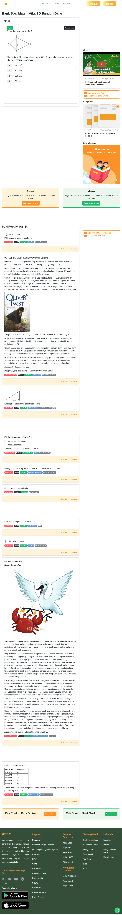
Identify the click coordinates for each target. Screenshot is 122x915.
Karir (85, 869)
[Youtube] (16, 879)
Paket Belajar (38, 897)
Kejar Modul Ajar (39, 873)
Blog (57, 3)
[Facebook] (10, 879)
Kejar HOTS (68, 857)
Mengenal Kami (90, 850)
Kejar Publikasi (69, 876)
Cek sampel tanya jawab (96, 96)
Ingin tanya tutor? (93, 93)
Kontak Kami (108, 857)
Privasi (106, 845)
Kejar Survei (68, 886)
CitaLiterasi (37, 854)
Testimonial (68, 3)
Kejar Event (68, 881)
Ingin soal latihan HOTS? (97, 233)
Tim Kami (87, 859)
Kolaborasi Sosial (90, 845)
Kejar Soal (110, 814)
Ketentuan (107, 840)
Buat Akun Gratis (30, 203)
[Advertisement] (40, 91)
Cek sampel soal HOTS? (96, 236)
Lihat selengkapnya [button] (68, 249)
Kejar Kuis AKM (39, 892)
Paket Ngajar (37, 878)
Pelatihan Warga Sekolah (43, 845)
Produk (45, 3)
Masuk (94, 3)
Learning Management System (45, 850)
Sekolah (36, 840)
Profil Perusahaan (90, 840)
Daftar (109, 3)
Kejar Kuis (50, 814)
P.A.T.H (35, 859)
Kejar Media (68, 862)
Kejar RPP (36, 869)
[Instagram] (4, 879)
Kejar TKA (67, 848)
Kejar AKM (67, 852)
